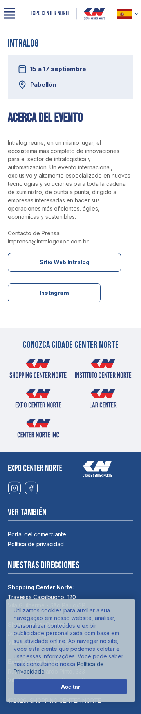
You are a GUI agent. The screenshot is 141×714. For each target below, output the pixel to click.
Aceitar (70, 686)
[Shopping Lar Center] (103, 400)
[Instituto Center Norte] (103, 371)
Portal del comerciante (37, 534)
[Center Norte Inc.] (38, 430)
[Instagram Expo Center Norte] (14, 488)
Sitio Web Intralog (64, 262)
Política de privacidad (36, 544)
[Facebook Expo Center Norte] (31, 488)
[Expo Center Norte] (68, 14)
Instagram (54, 292)
